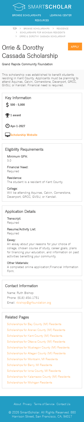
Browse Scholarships (26, 15)
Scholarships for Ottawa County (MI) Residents (36, 341)
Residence (63, 28)
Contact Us (63, 404)
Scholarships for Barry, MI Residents (29, 364)
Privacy (27, 404)
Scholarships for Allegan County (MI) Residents (36, 353)
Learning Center (61, 15)
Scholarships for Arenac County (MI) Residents (36, 329)
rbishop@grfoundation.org (33, 302)
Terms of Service (44, 404)
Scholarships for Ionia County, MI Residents (34, 370)
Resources (42, 20)
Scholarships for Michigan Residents (42, 32)
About (17, 404)
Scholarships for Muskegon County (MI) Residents (38, 347)
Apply (75, 46)
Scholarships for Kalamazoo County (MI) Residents (38, 376)
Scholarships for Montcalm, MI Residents (32, 359)
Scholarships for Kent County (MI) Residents (34, 335)
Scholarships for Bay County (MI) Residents (34, 324)
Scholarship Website (23, 135)
